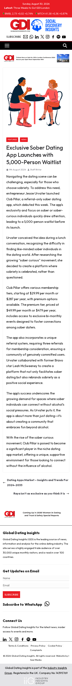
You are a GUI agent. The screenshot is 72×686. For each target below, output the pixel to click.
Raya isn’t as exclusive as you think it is (39, 493)
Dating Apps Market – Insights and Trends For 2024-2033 (37, 482)
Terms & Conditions (18, 645)
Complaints (36, 650)
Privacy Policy (38, 645)
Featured (12, 139)
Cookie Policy (55, 645)
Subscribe (13, 36)
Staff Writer (36, 169)
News (23, 139)
